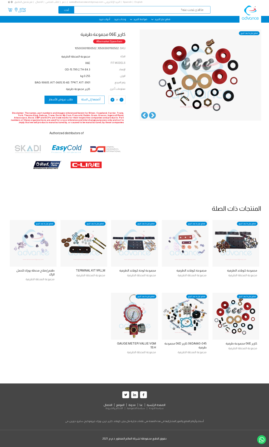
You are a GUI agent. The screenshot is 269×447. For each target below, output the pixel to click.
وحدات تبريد (120, 19)
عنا (141, 404)
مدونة (132, 404)
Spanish (127, 2)
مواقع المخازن (22, 9)
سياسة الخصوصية (136, 408)
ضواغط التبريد (140, 19)
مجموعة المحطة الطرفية (242, 275)
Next (144, 116)
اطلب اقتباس (52, 2)
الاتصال (39, 2)
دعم (64, 2)
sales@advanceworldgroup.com (86, 2)
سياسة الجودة (156, 408)
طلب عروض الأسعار (61, 99)
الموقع (120, 404)
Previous (152, 116)
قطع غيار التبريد (162, 19)
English (138, 2)
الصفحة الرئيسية (156, 404)
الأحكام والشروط (114, 408)
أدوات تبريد (104, 19)
